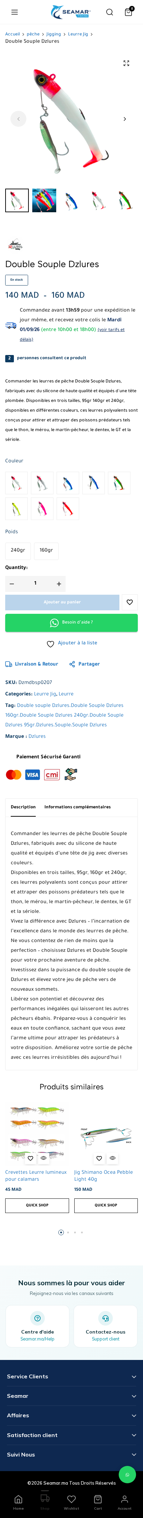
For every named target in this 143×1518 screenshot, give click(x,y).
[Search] (109, 12)
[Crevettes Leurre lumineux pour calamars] (37, 1134)
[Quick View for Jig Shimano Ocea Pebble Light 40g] (112, 1158)
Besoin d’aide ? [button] (77, 622)
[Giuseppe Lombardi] (71, 12)
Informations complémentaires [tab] (77, 807)
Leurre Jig (78, 34)
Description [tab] (23, 807)
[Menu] (14, 12)
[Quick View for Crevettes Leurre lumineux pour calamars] (43, 1158)
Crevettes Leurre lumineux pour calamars (36, 1176)
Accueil (12, 34)
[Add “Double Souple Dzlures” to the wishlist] (130, 602)
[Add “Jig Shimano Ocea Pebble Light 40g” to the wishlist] (99, 1158)
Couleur (14, 461)
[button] (125, 119)
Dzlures (37, 737)
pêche (33, 34)
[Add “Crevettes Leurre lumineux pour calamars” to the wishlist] (30, 1158)
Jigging (54, 34)
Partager (89, 665)
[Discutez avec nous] (127, 1474)
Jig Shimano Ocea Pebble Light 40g (103, 1176)
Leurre (66, 695)
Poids (11, 532)
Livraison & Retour (36, 665)
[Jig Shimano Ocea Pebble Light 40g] (106, 1134)
